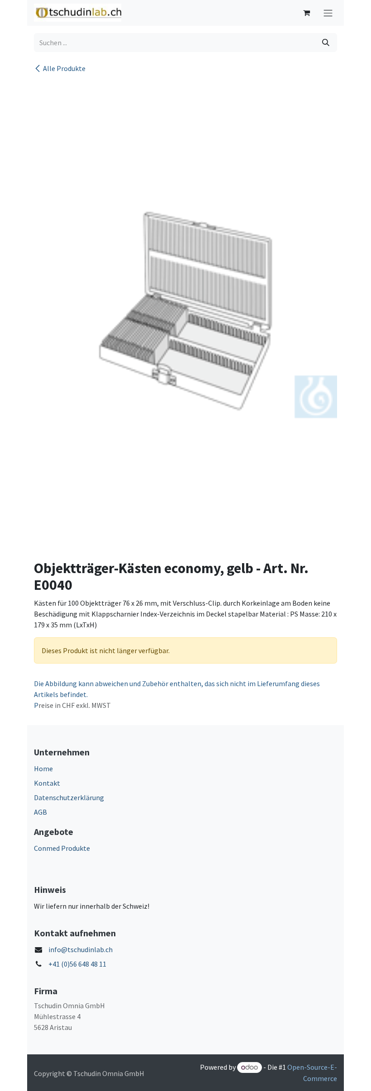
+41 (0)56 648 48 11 (77, 963)
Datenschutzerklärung (69, 797)
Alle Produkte (64, 68)
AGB (40, 811)
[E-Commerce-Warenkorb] (306, 13)
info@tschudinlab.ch (80, 949)
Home (43, 768)
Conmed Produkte (62, 848)
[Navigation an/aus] (328, 13)
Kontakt (47, 782)
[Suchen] (325, 42)
